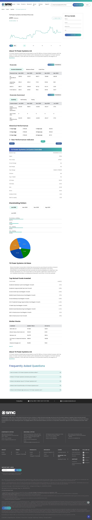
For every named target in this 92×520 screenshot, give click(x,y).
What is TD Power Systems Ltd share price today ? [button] (23, 377)
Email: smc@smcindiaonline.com (9, 439)
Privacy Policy (24, 517)
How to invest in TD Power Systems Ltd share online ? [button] (24, 372)
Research (29, 4)
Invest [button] (3, 452)
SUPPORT (75, 459)
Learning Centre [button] (62, 452)
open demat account (78, 4)
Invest (13, 4)
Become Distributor (76, 454)
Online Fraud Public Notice (45, 0)
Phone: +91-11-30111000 (6, 438)
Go (17, 470)
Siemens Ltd (13, 335)
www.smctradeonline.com (69, 480)
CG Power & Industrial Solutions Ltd (18, 339)
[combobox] (72, 30)
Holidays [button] (4, 454)
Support (47, 4)
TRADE (18, 449)
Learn (60, 449)
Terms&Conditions (47, 517)
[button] (35, 452)
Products (23, 4)
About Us (34, 5)
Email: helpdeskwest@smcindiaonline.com (32, 441)
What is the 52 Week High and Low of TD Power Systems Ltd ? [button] (26, 390)
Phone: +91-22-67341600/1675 (30, 439)
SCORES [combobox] (5, 470)
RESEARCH (47, 449)
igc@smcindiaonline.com (55, 480)
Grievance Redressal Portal (76, 464)
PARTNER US (75, 449)
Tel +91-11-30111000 (57, 479)
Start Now (73, 34)
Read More (12, 58)
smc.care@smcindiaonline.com (35, 480)
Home (3, 9)
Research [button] (46, 456)
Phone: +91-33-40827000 (51, 438)
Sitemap (41, 517)
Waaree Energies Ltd (15, 343)
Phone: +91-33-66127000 (51, 437)
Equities (12, 9)
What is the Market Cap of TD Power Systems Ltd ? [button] (23, 381)
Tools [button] (17, 452)
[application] (35, 32)
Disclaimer (18, 517)
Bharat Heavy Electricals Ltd (17, 332)
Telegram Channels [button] (20, 454)
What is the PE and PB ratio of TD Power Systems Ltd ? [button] (24, 385)
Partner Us (41, 5)
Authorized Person (76, 452)
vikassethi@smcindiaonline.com (11, 480)
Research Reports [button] (48, 452)
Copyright (30, 517)
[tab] (16, 69)
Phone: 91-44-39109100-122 (74, 438)
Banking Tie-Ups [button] (62, 459)
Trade (18, 4)
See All (11, 346)
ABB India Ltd (13, 328)
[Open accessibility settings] (88, 516)
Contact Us (74, 461)
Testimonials (35, 517)
